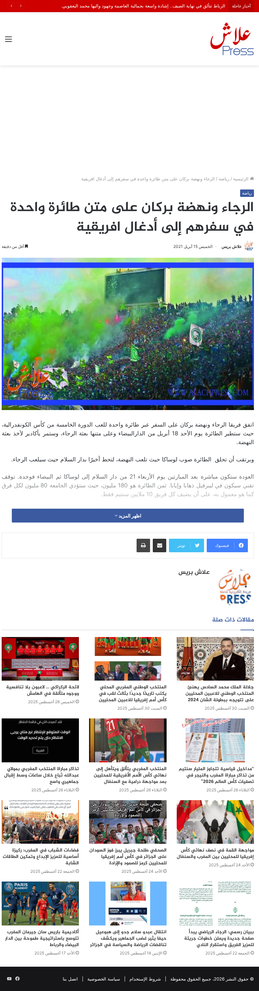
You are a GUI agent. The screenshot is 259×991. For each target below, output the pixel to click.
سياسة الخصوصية (103, 979)
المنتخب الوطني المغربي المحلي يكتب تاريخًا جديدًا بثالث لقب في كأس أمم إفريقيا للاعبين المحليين (133, 693)
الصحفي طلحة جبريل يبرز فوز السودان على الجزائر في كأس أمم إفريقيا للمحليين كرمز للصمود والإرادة (128, 856)
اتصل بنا (70, 979)
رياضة (224, 178)
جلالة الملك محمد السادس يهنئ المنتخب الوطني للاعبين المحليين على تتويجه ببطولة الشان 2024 (219, 693)
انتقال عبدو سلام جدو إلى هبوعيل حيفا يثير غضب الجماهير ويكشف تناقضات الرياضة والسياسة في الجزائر (128, 938)
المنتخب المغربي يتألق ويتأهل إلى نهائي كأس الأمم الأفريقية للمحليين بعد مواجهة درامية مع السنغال (130, 775)
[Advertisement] (129, 123)
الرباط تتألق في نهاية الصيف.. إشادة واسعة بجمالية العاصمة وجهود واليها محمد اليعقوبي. (143, 5)
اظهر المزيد (129, 515)
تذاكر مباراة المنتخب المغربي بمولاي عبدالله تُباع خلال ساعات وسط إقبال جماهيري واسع (41, 775)
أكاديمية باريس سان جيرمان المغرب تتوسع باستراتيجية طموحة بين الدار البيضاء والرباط (42, 938)
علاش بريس (232, 246)
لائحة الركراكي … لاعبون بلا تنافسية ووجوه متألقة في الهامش (42, 690)
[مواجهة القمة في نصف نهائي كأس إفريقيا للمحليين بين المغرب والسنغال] (215, 822)
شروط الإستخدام (145, 979)
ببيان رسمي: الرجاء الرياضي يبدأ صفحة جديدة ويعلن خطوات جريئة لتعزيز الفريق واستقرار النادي (219, 938)
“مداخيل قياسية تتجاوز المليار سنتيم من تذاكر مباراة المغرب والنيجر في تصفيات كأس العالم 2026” (216, 775)
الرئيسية (241, 178)
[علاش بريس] (232, 39)
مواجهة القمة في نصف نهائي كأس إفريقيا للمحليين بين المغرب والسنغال (215, 853)
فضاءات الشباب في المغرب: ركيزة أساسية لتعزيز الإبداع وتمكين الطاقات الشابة (41, 856)
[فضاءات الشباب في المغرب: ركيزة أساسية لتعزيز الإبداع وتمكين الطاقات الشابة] (40, 822)
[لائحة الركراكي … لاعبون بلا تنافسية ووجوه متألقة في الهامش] (40, 659)
